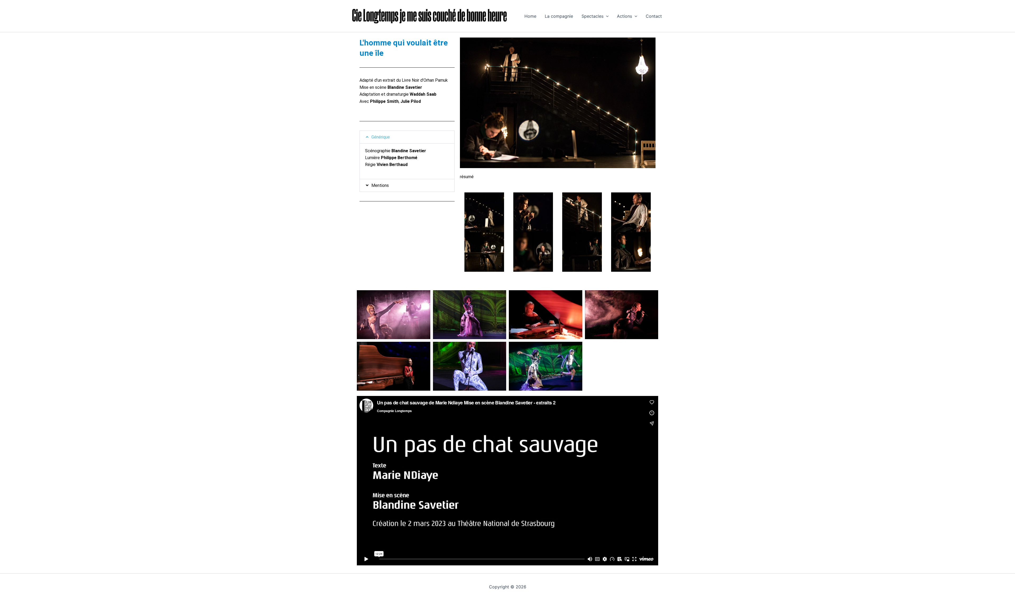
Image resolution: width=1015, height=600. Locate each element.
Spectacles (592, 16)
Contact (654, 16)
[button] (606, 16)
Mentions (380, 185)
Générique (380, 137)
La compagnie (559, 16)
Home (530, 16)
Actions (624, 16)
